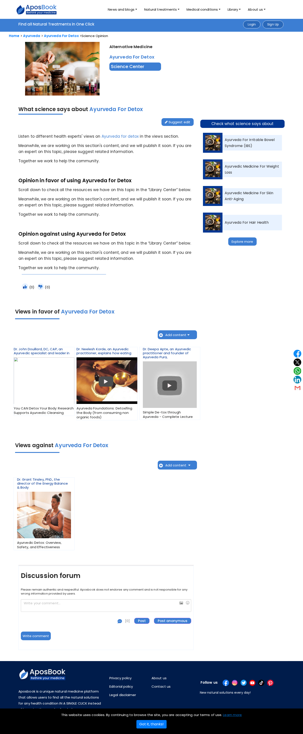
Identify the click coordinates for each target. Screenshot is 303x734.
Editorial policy (121, 686)
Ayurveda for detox (120, 136)
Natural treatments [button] (160, 9)
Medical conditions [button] (202, 9)
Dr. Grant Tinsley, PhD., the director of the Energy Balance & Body (42, 513)
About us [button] (255, 9)
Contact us (161, 686)
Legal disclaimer (122, 695)
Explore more (242, 241)
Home (14, 35)
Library (233, 9)
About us (159, 678)
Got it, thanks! (151, 724)
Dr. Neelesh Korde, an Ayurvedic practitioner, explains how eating (104, 383)
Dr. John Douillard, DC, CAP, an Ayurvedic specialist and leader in (44, 381)
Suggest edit (179, 122)
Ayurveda (31, 35)
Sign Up (273, 24)
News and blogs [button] (121, 9)
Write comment (36, 636)
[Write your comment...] (106, 605)
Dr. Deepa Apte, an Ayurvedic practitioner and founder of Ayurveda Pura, (168, 383)
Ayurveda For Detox (61, 35)
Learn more (232, 714)
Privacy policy (120, 678)
